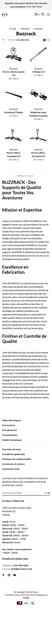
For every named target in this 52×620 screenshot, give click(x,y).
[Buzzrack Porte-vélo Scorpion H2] (13, 55)
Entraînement (9, 430)
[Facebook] (3, 575)
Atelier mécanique (12, 439)
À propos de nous (11, 449)
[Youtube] (14, 575)
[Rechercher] (43, 14)
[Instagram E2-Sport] (9, 575)
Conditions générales (13, 454)
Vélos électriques (11, 420)
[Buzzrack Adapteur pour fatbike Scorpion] (38, 95)
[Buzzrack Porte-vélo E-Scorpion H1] (38, 136)
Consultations (9, 435)
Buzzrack (39, 28)
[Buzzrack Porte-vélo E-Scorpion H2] (13, 136)
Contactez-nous (10, 468)
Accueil (12, 28)
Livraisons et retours (13, 464)
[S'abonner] (46, 493)
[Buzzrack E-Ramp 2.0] (38, 55)
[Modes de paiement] (20, 603)
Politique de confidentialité (16, 459)
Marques (25, 28)
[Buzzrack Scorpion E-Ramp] (13, 95)
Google (26, 598)
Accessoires (8, 425)
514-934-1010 (34, 6)
